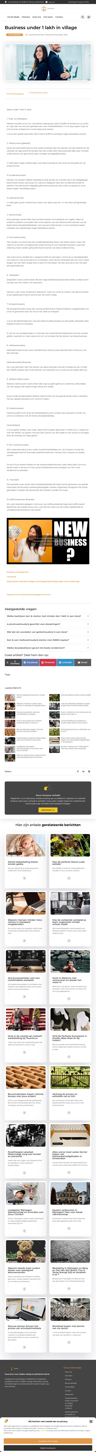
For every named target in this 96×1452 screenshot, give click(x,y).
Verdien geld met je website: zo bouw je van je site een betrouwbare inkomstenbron (72, 1417)
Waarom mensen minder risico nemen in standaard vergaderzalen (31, 705)
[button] (91, 1421)
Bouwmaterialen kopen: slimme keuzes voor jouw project (29, 730)
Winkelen (58, 1028)
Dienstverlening (61, 970)
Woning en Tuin (15, 1202)
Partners (26, 17)
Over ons (36, 17)
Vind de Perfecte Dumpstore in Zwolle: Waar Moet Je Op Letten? (74, 722)
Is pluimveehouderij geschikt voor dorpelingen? (48, 624)
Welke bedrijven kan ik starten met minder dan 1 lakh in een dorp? (48, 616)
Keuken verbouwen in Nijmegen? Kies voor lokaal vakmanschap (74, 747)
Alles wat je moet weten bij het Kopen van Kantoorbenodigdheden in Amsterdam (75, 740)
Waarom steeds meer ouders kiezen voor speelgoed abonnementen (31, 756)
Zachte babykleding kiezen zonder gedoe (30, 696)
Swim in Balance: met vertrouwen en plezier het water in (76, 713)
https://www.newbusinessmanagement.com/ (29, 594)
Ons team (48, 17)
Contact (59, 17)
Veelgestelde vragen (39, 92)
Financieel (13, 1318)
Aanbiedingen (15, 853)
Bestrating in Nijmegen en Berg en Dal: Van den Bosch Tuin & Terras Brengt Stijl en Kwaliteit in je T (70, 1271)
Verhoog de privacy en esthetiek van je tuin (75, 730)
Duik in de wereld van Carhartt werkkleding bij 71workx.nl (29, 722)
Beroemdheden (71, 1383)
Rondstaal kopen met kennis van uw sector (68, 1327)
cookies (43, 1430)
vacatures (11, 576)
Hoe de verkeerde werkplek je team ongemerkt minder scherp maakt (75, 705)
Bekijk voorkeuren (48, 1448)
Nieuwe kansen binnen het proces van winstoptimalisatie (24, 1327)
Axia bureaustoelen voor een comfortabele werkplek (28, 713)
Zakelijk (12, 911)
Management (14, 35)
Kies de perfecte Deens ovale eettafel (76, 695)
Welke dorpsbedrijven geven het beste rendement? (48, 648)
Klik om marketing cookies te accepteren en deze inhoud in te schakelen (48, 541)
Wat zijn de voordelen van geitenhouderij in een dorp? (48, 632)
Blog (56, 853)
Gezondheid (14, 1144)
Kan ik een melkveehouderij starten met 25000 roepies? (48, 640)
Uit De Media (13, 17)
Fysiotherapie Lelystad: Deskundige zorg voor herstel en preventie (31, 739)
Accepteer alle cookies (48, 1441)
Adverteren (69, 1394)
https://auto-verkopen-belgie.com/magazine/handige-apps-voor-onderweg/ (43, 581)
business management (18, 572)
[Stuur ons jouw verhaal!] (48, 787)
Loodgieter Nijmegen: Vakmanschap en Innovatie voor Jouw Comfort (29, 748)
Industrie (58, 1318)
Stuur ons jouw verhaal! (48, 795)
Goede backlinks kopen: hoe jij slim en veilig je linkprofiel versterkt (71, 1403)
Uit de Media (69, 1387)
